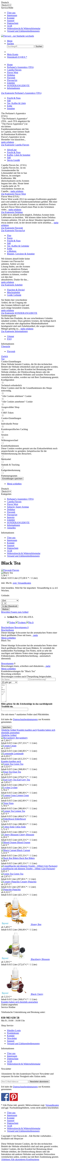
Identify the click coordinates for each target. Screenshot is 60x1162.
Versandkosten (52, 1105)
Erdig (9, 106)
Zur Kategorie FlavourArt (13, 230)
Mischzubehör (13, 292)
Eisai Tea (17, 772)
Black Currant (23, 850)
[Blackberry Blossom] (16, 959)
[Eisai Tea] (7, 772)
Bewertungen (21, 627)
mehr (35, 635)
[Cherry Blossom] (10, 834)
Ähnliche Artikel (8, 730)
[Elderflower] (8, 819)
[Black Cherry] (16, 994)
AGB (9, 26)
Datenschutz (12, 23)
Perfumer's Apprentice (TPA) (20, 499)
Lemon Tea (20, 811)
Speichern (6, 727)
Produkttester (13, 1033)
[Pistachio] (6, 889)
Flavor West (12, 504)
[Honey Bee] (16, 924)
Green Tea (18, 764)
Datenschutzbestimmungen (25, 719)
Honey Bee (36, 924)
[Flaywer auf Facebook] (5, 1100)
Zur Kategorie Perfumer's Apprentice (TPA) (21, 93)
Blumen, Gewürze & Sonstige (21, 254)
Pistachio (16, 889)
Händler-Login (14, 1030)
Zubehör (11, 520)
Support (10, 20)
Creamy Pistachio (28, 881)
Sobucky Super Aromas (18, 507)
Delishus (11, 509)
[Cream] (5, 745)
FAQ (9, 339)
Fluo (9, 235)
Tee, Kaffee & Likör (16, 103)
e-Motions (11, 251)
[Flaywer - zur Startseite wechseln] (17, 36)
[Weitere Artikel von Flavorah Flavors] (10, 570)
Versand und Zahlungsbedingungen (23, 31)
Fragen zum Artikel (19, 612)
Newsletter (12, 1038)
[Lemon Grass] (8, 795)
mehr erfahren (7, 142)
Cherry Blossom (26, 834)
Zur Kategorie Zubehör (12, 285)
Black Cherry (37, 994)
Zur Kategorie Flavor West (13, 194)
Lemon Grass (22, 795)
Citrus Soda (20, 827)
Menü (9, 41)
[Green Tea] (7, 764)
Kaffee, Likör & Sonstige (18, 155)
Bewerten (6, 612)
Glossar (10, 336)
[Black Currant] (9, 850)
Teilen (12, 622)
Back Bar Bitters (27, 858)
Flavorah (11, 512)
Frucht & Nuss (14, 98)
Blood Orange (23, 842)
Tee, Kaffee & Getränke (18, 246)
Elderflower (20, 819)
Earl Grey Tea (23, 779)
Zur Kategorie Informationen (14, 331)
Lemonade (19, 753)
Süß (9, 100)
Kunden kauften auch (27, 730)
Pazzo (10, 238)
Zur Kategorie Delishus (12, 212)
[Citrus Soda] (8, 827)
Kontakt (10, 18)
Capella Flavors (14, 501)
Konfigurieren (32, 1159)
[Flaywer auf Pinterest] (14, 1100)
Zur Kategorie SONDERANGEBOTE (19, 313)
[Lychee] (6, 787)
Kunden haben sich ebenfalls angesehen (19, 1002)
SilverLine (12, 149)
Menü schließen (14, 483)
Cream (13, 745)
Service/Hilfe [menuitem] (20, 19)
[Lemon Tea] (8, 811)
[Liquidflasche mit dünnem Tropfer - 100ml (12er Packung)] (29, 866)
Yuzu (11, 803)
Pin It (31, 622)
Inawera (10, 517)
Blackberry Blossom (40, 959)
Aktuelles (11, 528)
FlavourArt (12, 514)
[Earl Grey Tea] (9, 779)
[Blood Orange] (9, 842)
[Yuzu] (5, 803)
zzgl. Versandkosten (22, 583)
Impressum (12, 15)
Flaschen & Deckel (16, 290)
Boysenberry (22, 738)
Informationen (13, 525)
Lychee (14, 787)
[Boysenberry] (8, 738)
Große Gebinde (14, 295)
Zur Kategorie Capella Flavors (15, 145)
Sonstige (11, 108)
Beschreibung (7, 627)
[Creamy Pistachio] (10, 881)
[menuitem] (33, 12)
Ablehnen (6, 1159)
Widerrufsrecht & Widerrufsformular (23, 28)
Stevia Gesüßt (13, 160)
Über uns (11, 12)
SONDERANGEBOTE (18, 522)
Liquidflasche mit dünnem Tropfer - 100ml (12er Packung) (28, 868)
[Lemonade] (7, 753)
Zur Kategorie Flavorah (12, 228)
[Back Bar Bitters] (10, 858)
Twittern (22, 622)
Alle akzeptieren (18, 1159)
